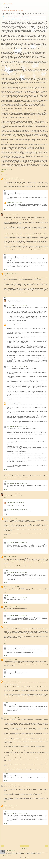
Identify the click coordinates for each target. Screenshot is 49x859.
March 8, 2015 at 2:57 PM (12, 273)
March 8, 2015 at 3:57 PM (21, 305)
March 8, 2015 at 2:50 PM (15, 214)
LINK (12, 505)
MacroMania (6, 4)
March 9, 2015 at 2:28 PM (16, 681)
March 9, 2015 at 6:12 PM (21, 597)
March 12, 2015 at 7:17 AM (21, 426)
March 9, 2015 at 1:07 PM (12, 659)
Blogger (26, 857)
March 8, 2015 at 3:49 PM (21, 257)
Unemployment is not (24, 16)
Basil (5, 556)
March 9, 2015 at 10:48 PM (13, 717)
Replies (6, 190)
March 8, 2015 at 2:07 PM (14, 178)
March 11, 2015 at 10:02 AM (16, 324)
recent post (7, 14)
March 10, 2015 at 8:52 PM (13, 784)
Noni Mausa (6, 626)
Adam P (5, 273)
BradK (5, 805)
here (37, 110)
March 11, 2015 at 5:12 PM (16, 403)
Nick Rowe (6, 178)
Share (2, 171)
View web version (24, 848)
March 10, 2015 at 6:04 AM (21, 775)
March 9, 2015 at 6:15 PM (21, 704)
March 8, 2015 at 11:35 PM (14, 606)
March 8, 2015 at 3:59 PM (21, 483)
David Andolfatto (10, 193)
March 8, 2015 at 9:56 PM (21, 542)
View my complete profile (5, 855)
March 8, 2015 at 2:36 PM (21, 193)
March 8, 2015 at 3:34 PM (15, 493)
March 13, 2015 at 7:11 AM (21, 813)
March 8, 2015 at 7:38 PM (14, 586)
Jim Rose (6, 717)
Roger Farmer (7, 214)
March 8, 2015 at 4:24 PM (12, 518)
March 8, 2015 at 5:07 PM (17, 202)
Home (24, 845)
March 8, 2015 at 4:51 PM (11, 556)
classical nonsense (27, 18)
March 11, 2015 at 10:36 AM (22, 366)
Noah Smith (6, 606)
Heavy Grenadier (7, 681)
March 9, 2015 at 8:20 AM (14, 626)
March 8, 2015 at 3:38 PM (18, 300)
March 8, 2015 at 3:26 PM (14, 473)
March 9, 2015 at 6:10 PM (21, 572)
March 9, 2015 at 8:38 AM (21, 648)
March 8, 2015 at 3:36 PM (18, 502)
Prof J (5, 518)
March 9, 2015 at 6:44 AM (21, 615)
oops (18, 97)
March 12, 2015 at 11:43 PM (12, 805)
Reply (5, 188)
